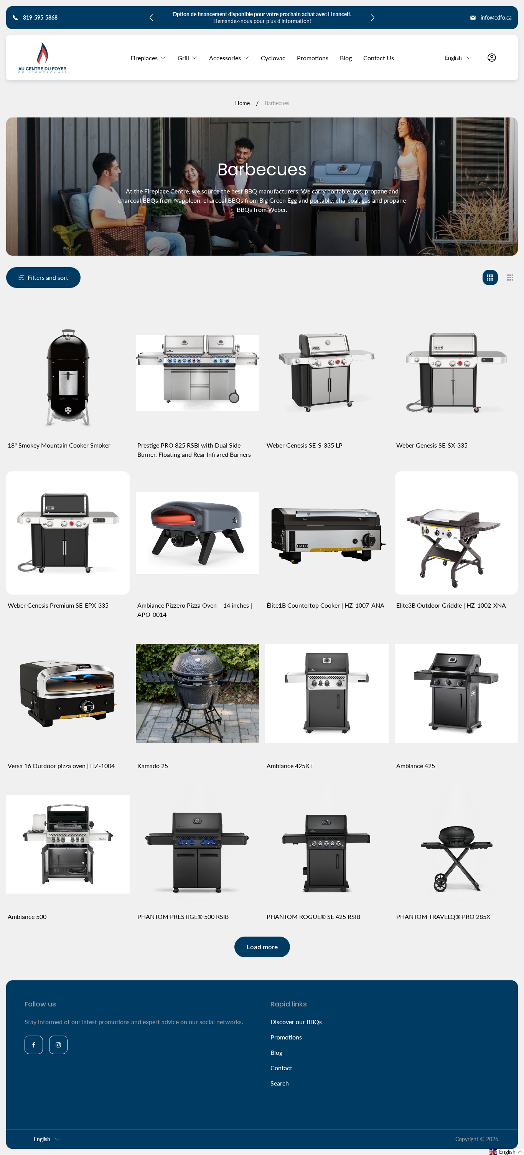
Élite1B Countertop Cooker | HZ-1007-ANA (325, 605)
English (453, 57)
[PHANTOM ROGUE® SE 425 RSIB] (327, 844)
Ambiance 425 (415, 765)
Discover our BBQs (296, 1021)
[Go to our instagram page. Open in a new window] (58, 1045)
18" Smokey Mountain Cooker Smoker (59, 445)
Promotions (286, 1037)
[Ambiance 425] (456, 693)
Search (279, 1083)
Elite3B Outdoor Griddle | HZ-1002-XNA (451, 605)
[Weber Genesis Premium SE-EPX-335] (68, 533)
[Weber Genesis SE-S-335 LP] (327, 373)
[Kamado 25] (197, 693)
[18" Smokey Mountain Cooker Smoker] (68, 373)
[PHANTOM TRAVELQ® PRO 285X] (456, 844)
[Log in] (491, 57)
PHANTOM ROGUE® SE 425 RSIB (313, 916)
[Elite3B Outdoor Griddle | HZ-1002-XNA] (456, 533)
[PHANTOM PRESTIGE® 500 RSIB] (197, 844)
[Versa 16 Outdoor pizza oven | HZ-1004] (68, 693)
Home (242, 103)
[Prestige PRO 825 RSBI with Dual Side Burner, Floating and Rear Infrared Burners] (197, 373)
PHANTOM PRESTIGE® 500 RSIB (183, 916)
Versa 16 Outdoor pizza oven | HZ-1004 (61, 765)
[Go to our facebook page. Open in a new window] (34, 1045)
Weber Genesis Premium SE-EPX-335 (58, 605)
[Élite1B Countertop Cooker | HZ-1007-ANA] (327, 533)
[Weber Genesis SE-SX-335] (456, 373)
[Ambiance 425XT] (327, 693)
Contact (281, 1067)
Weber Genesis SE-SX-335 (432, 445)
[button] (506, 1152)
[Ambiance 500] (68, 844)
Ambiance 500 (27, 916)
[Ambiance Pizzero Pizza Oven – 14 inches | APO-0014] (197, 533)
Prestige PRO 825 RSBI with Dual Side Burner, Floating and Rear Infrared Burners (194, 449)
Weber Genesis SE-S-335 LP (305, 445)
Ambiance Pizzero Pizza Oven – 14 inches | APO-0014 (194, 609)
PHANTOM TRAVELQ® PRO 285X (443, 916)
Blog (276, 1052)
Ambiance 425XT (290, 765)
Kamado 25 (152, 765)
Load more (262, 947)
